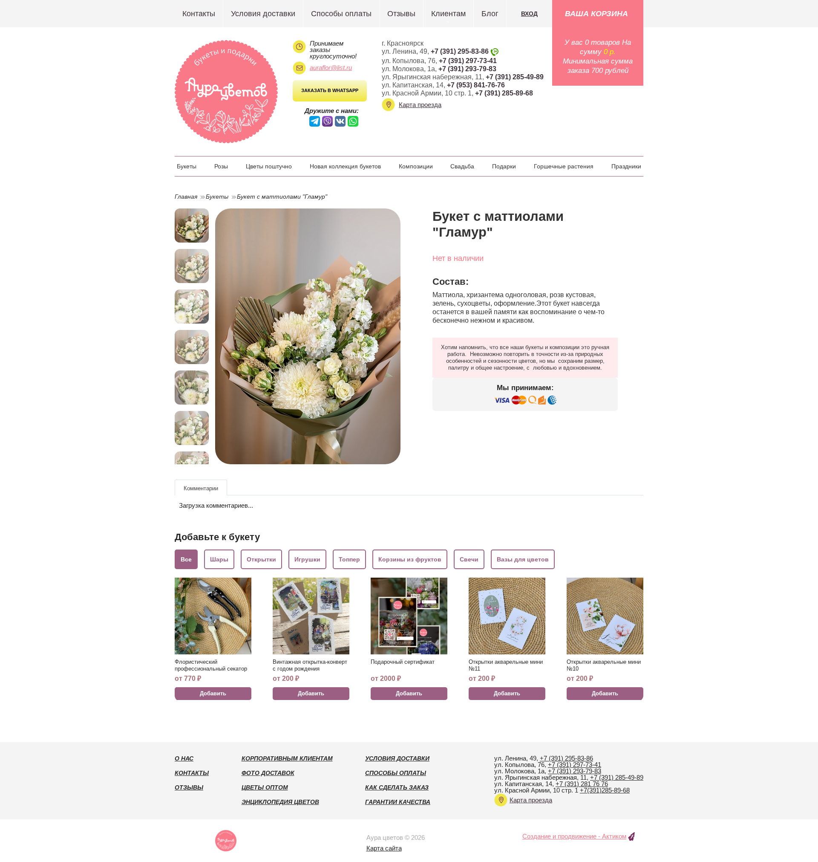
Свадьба (462, 166)
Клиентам (448, 13)
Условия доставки (263, 13)
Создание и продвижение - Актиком (574, 836)
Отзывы (401, 13)
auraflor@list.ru (331, 67)
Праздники (626, 166)
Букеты (186, 166)
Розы (221, 166)
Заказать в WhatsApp (329, 90)
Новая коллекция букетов (345, 166)
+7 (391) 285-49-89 (515, 77)
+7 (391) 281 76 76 (582, 783)
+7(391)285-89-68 (605, 790)
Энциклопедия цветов (280, 801)
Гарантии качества (397, 801)
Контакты (198, 13)
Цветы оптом (265, 787)
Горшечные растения (563, 166)
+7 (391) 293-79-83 (467, 68)
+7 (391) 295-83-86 (460, 51)
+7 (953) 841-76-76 (476, 85)
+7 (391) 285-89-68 (504, 93)
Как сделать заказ (397, 787)
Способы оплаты (341, 13)
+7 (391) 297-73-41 (468, 60)
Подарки (504, 166)
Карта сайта (384, 848)
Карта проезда (420, 104)
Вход (529, 13)
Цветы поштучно (269, 166)
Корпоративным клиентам (287, 758)
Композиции (416, 166)
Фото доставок (268, 772)
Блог (489, 13)
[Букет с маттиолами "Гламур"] (307, 336)
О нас (184, 758)
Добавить (213, 693)
